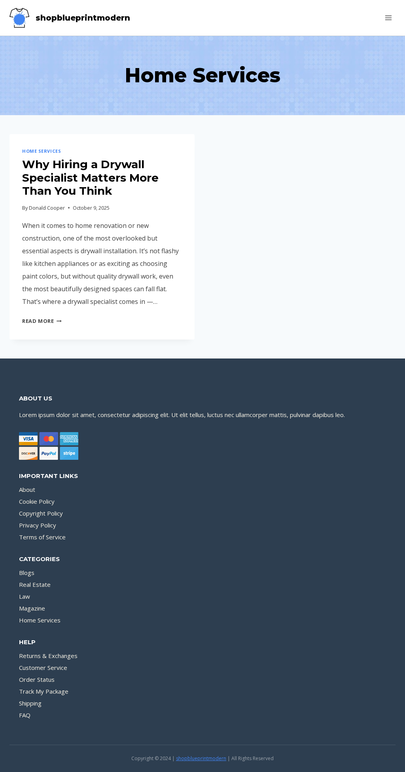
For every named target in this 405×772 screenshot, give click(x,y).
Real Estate (35, 584)
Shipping (30, 703)
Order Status (37, 679)
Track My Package (43, 691)
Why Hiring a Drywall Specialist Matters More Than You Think (90, 177)
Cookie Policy (37, 501)
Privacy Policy (37, 525)
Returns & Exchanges (48, 656)
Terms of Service (42, 537)
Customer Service (43, 667)
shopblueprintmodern (201, 758)
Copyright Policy (41, 513)
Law (24, 596)
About (27, 489)
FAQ (24, 715)
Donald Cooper (47, 207)
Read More (42, 320)
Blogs (26, 573)
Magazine (32, 608)
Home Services (41, 151)
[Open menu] (388, 17)
